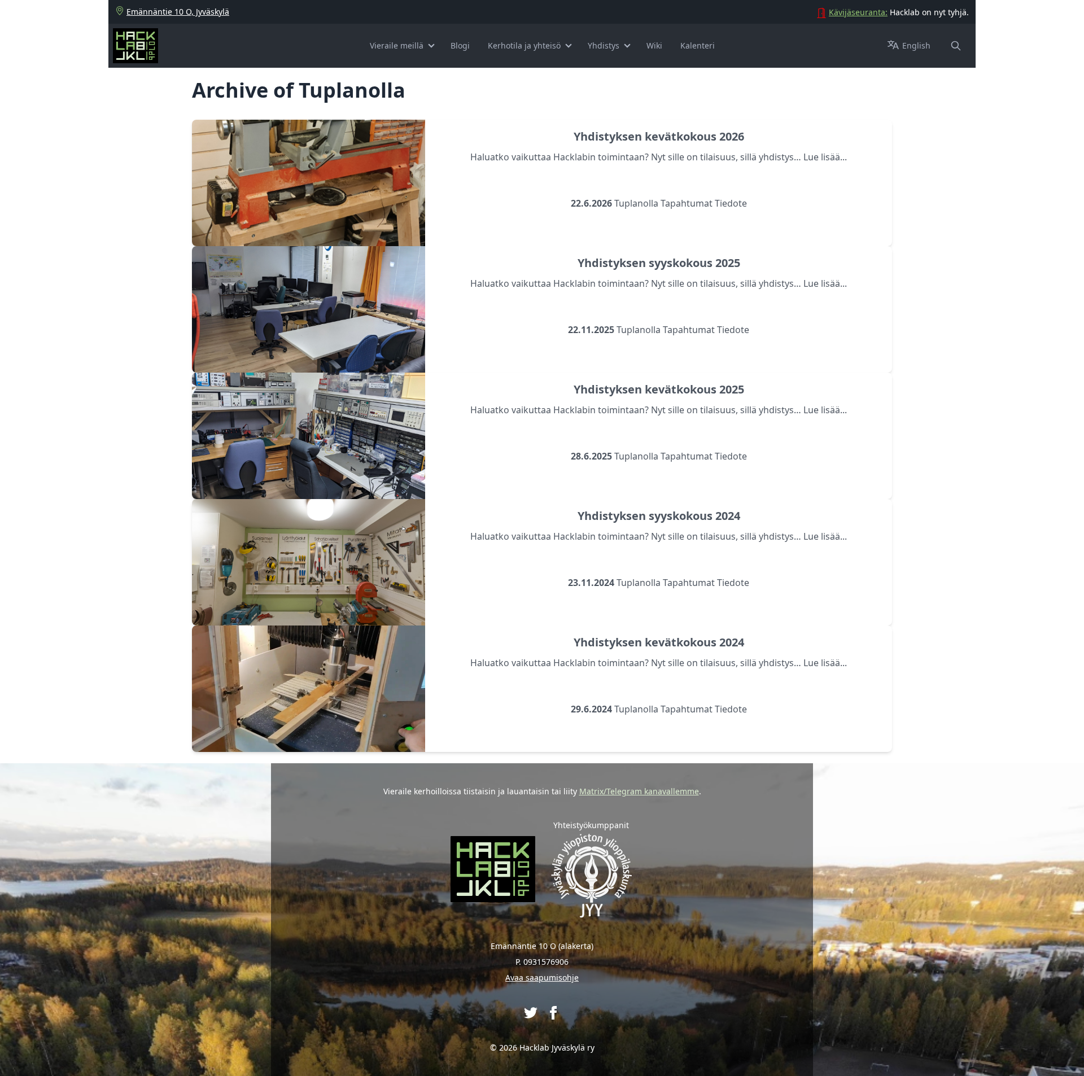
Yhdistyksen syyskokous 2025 (659, 262)
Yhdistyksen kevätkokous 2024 (659, 642)
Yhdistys (603, 45)
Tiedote (731, 203)
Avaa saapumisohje (542, 977)
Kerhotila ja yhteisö (524, 45)
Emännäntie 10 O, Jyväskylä (177, 11)
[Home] (135, 45)
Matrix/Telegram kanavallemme (639, 791)
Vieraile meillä (396, 45)
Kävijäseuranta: (858, 12)
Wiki (654, 45)
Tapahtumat (687, 203)
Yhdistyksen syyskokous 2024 (659, 515)
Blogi (460, 45)
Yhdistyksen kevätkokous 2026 (659, 136)
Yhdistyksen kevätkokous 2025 (659, 389)
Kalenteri (697, 45)
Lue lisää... (825, 157)
